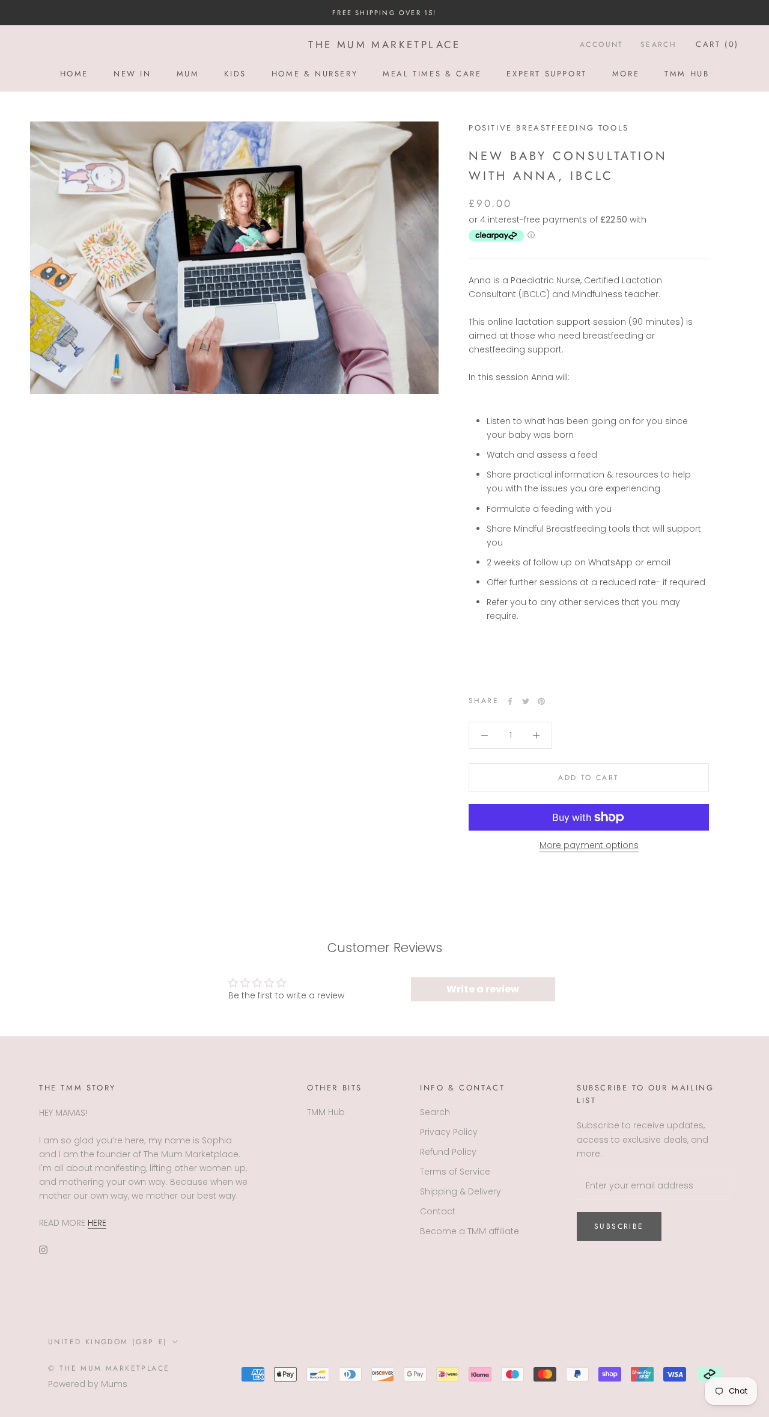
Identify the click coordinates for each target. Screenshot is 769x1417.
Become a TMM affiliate (469, 1231)
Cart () (717, 45)
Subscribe (619, 1226)
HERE (97, 1223)
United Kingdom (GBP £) (108, 1341)
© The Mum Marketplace (108, 1368)
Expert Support (546, 73)
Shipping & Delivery (460, 1191)
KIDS (235, 73)
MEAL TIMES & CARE (432, 73)
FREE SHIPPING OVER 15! (384, 12)
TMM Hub (686, 73)
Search (658, 45)
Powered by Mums (87, 1384)
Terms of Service (455, 1172)
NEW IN (132, 73)
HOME (74, 73)
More (625, 73)
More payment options (589, 845)
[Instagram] (43, 1249)
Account (602, 45)
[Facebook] (510, 701)
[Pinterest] (541, 701)
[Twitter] (525, 701)
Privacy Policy (449, 1132)
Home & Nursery (314, 73)
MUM (188, 73)
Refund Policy (448, 1152)
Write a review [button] (482, 989)
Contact (437, 1211)
